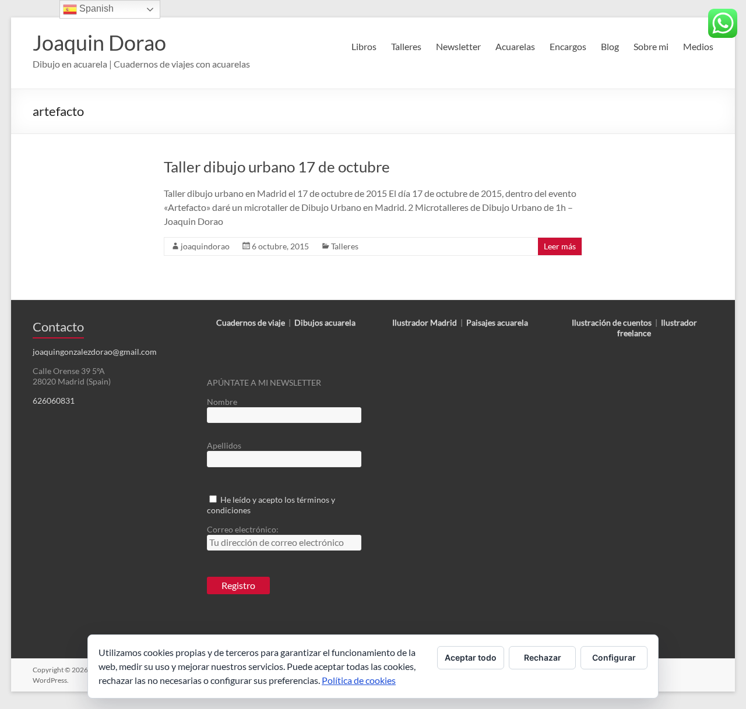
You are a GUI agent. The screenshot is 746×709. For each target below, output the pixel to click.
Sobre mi (651, 46)
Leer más (560, 246)
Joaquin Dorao (99, 42)
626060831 (54, 400)
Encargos (568, 46)
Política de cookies (359, 680)
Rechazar (542, 657)
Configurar (614, 657)
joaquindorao (205, 246)
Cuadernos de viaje (250, 322)
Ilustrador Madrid (424, 322)
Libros (363, 46)
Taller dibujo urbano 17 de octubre (277, 166)
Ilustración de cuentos (612, 322)
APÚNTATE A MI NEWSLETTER (264, 382)
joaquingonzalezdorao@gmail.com (95, 352)
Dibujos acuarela (325, 322)
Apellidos (224, 445)
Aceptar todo (471, 657)
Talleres (406, 46)
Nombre (222, 402)
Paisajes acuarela (497, 322)
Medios (698, 46)
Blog (610, 46)
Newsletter (458, 46)
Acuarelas (515, 46)
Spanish (95, 8)
